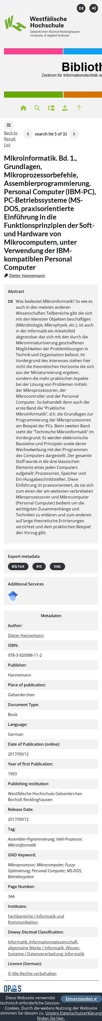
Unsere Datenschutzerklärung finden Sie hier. (69, 1015)
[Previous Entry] (28, 134)
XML (57, 566)
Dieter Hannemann (27, 275)
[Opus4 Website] (12, 990)
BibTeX (18, 566)
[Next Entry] (74, 134)
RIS (39, 566)
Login (93, 8)
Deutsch (81, 8)
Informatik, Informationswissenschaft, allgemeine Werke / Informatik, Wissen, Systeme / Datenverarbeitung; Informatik (46, 947)
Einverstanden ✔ (81, 998)
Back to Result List (11, 139)
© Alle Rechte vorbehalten (32, 973)
